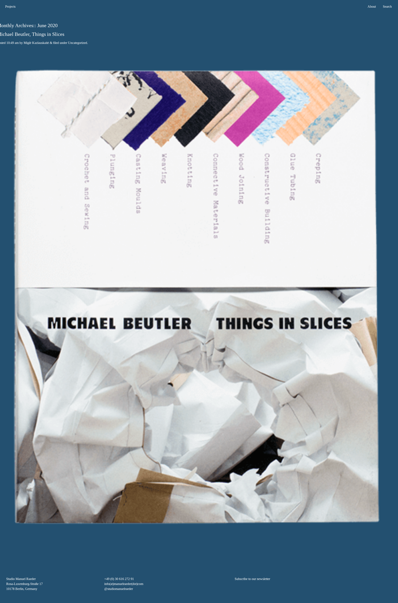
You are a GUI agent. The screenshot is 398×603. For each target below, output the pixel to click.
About (372, 6)
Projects (10, 6)
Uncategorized (77, 43)
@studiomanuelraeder (118, 589)
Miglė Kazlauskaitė (36, 43)
